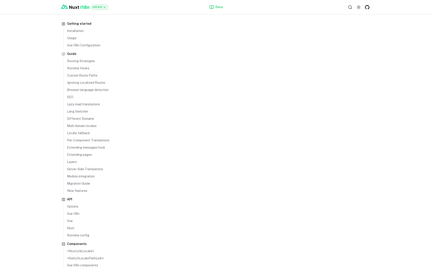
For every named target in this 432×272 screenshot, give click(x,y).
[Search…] (350, 7)
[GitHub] (367, 7)
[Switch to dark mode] (358, 7)
